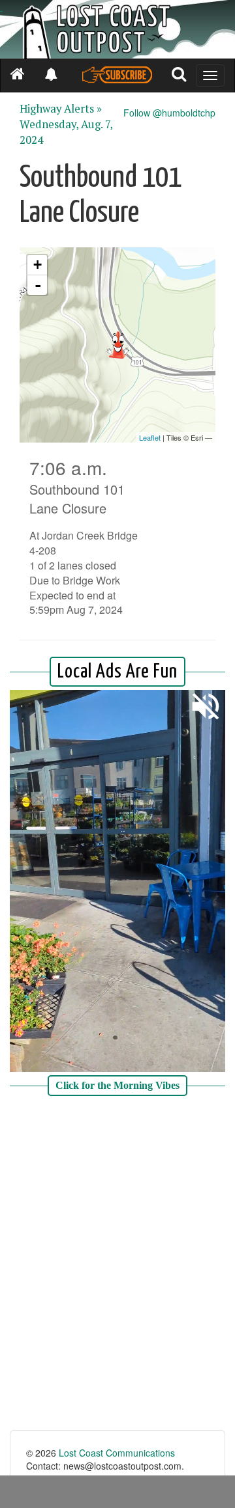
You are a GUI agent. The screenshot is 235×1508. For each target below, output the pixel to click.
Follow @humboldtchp (169, 112)
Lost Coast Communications (117, 1452)
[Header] (117, 29)
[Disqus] (117, 1264)
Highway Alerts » (61, 109)
